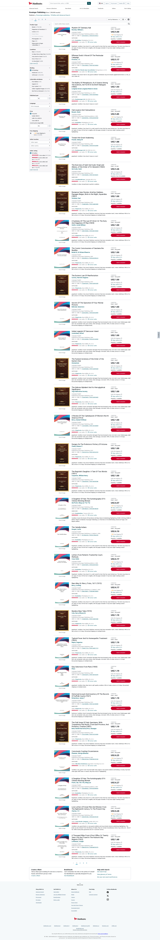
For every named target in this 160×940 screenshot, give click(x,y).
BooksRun (78, 40)
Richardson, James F (78, 698)
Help (128, 3)
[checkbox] (30, 27)
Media (72, 894)
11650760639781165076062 (90, 94)
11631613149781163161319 (90, 452)
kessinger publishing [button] (43, 15)
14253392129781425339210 (90, 258)
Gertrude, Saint (77, 169)
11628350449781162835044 (90, 368)
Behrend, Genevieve (78, 307)
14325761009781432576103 (90, 816)
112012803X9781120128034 (90, 425)
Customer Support (93, 894)
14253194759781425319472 (90, 564)
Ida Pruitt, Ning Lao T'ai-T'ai (81, 503)
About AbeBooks (75, 892)
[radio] (30, 72)
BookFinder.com (80, 929)
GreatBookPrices (80, 179)
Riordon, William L (77, 30)
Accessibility (74, 910)
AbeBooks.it (75, 925)
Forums (73, 900)
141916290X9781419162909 (90, 145)
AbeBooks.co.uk (47, 925)
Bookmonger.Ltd (80, 99)
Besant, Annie (76, 112)
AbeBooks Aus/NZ (85, 925)
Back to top (80, 884)
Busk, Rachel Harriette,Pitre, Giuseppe (84, 728)
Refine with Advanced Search (61, 15)
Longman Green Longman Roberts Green (84, 89)
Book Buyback (57, 897)
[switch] (31, 133)
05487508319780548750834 (90, 591)
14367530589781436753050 (90, 231)
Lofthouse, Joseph (78, 841)
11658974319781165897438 (90, 619)
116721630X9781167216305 (90, 734)
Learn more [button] (33, 169)
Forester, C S (76, 59)
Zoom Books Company (81, 821)
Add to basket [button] (120, 42)
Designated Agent (75, 908)
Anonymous (75, 363)
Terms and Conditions (103, 933)
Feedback (158, 335)
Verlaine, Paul (76, 198)
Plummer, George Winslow (80, 753)
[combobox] (68, 3)
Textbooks (100, 8)
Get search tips (101, 871)
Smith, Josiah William (79, 225)
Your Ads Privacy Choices (77, 905)
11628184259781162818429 (90, 397)
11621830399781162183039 (90, 704)
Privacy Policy (74, 902)
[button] (32, 19)
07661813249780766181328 (90, 759)
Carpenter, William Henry (80, 475)
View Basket (39, 902)
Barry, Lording (76, 585)
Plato (73, 669)
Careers (73, 897)
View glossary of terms (104, 874)
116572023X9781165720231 (90, 174)
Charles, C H (75, 811)
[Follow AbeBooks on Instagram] (108, 899)
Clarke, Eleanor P (77, 446)
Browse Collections (52, 8)
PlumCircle (78, 208)
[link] (128, 19)
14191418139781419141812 (90, 35)
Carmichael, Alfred (78, 333)
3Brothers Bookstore (81, 763)
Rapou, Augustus (77, 642)
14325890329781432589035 (90, 788)
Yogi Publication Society (79, 391)
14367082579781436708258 (90, 508)
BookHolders (79, 513)
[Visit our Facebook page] (108, 892)
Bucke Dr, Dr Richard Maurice (81, 252)
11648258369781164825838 (90, 204)
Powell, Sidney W (77, 140)
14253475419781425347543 (90, 118)
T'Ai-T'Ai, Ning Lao (85, 782)
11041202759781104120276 (90, 674)
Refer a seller (57, 900)
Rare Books (68, 8)
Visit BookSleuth (69, 875)
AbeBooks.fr (66, 925)
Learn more (33, 63)
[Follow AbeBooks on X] (108, 896)
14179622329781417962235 (90, 535)
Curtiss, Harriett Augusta (80, 277)
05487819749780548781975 (90, 847)
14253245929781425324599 (90, 312)
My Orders (38, 900)
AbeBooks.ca (96, 925)
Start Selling (127, 8)
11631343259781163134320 (90, 65)
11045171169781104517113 (90, 648)
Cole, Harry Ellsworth (79, 613)
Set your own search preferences (107, 877)
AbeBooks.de (57, 925)
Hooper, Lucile (76, 529)
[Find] (89, 3)
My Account (114, 3)
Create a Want (35, 875)
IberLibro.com (105, 925)
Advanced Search (33, 8)
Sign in (107, 3)
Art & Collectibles (84, 8)
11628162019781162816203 (90, 283)
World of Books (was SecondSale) (85, 70)
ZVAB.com (114, 925)
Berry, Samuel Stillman (79, 420)
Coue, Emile (75, 559)
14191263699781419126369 (90, 339)
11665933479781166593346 (90, 481)
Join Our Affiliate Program (60, 894)
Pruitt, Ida (75, 782)
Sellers (114, 8)
